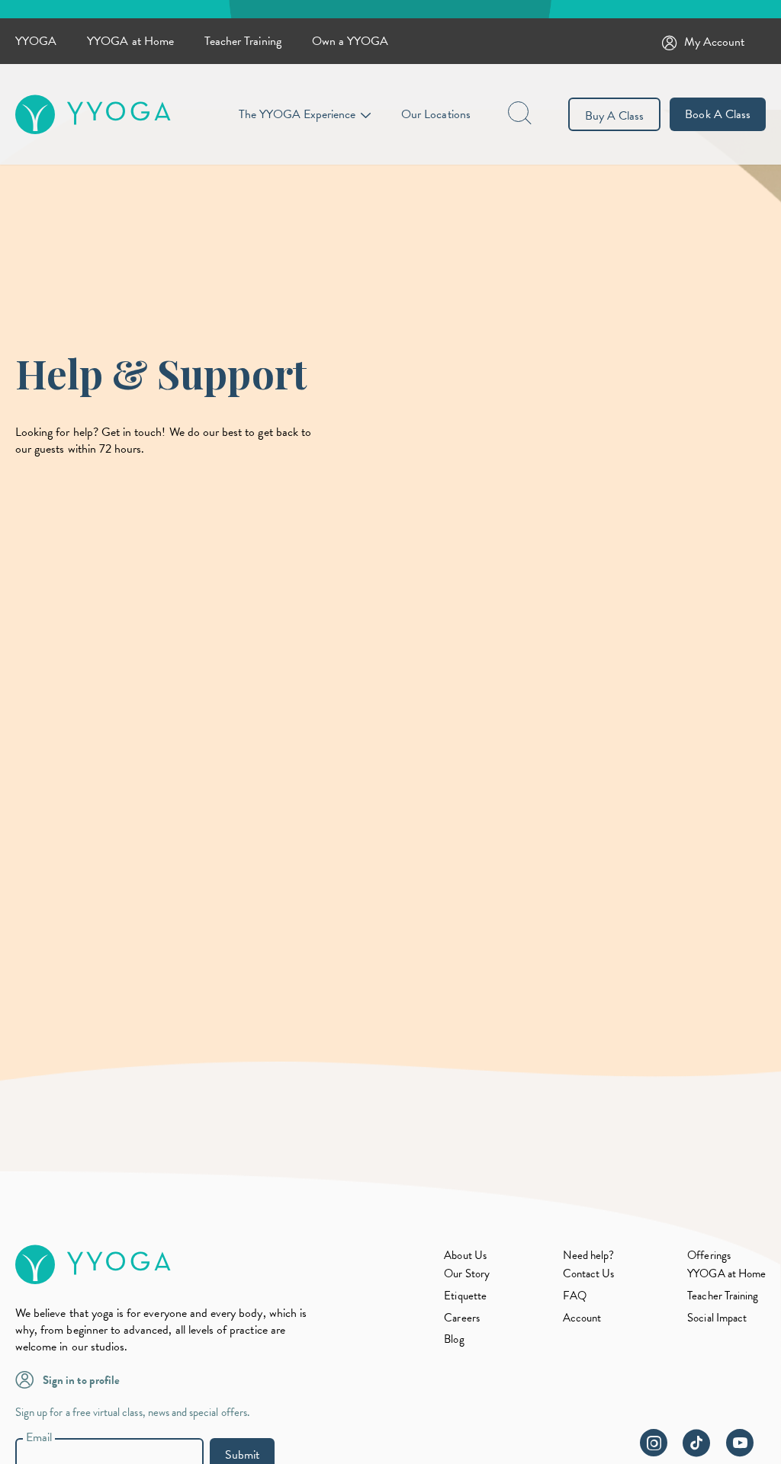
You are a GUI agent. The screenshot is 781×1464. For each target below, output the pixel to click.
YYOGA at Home (130, 41)
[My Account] (672, 41)
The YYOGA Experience (297, 114)
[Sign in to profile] (29, 1378)
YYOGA (35, 41)
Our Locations (436, 114)
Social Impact (717, 1317)
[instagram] (660, 1451)
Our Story (466, 1273)
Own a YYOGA (350, 41)
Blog (454, 1339)
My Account (714, 42)
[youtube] (746, 1451)
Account (582, 1317)
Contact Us (589, 1273)
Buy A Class (614, 116)
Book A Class (717, 114)
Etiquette (465, 1295)
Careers (461, 1317)
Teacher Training (242, 41)
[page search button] (521, 114)
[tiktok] (703, 1451)
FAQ (575, 1295)
